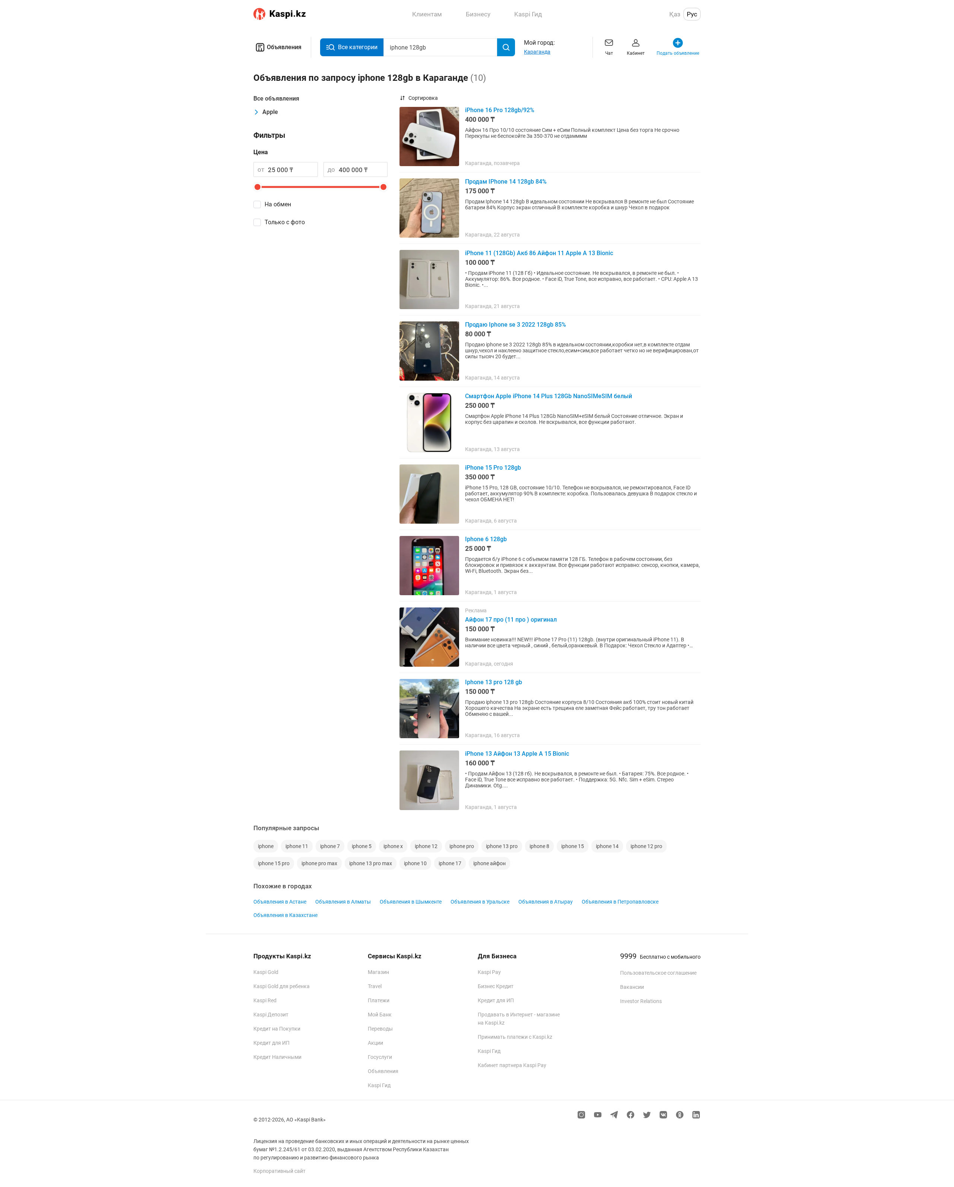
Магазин (378, 972)
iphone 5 (362, 846)
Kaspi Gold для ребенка (281, 986)
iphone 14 (607, 846)
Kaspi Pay (489, 972)
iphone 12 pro (646, 846)
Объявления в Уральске (480, 902)
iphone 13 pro (502, 846)
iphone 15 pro (274, 863)
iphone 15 (572, 846)
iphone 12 (426, 846)
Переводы (380, 1029)
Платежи (378, 1000)
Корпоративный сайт (279, 1171)
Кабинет (636, 53)
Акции (375, 1043)
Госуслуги (380, 1057)
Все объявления (276, 98)
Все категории (358, 47)
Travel (375, 986)
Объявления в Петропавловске (620, 902)
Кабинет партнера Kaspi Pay (512, 1065)
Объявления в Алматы (343, 902)
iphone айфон (489, 863)
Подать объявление (678, 53)
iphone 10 (415, 863)
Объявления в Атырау (545, 902)
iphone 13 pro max (370, 863)
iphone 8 (539, 846)
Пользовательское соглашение (658, 973)
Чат (609, 53)
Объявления (284, 47)
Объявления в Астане (279, 902)
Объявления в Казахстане (285, 915)
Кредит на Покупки (276, 1029)
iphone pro (461, 846)
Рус (692, 14)
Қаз (674, 14)
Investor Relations (641, 1001)
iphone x (393, 846)
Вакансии (632, 987)
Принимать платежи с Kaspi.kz (515, 1037)
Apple (270, 111)
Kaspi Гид (379, 1085)
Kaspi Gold (265, 972)
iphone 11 (296, 846)
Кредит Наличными (277, 1057)
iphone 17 (450, 863)
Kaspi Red (265, 1000)
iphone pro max (319, 863)
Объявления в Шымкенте (411, 902)
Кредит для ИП (271, 1043)
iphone (266, 846)
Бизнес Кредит (496, 986)
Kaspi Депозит (270, 1015)
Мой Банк (380, 1015)
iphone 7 (330, 846)
